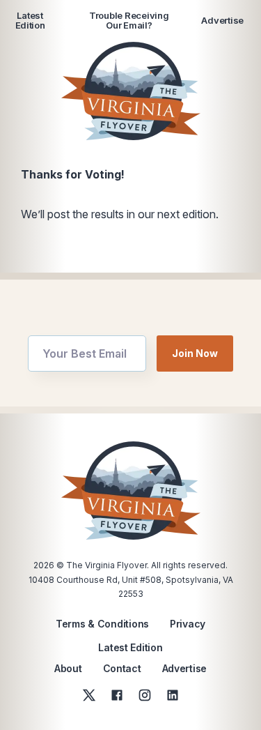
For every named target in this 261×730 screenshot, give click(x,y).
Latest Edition (30, 20)
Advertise (222, 20)
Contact (122, 668)
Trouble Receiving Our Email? (129, 20)
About (68, 668)
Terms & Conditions (102, 624)
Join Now (195, 353)
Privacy (187, 624)
